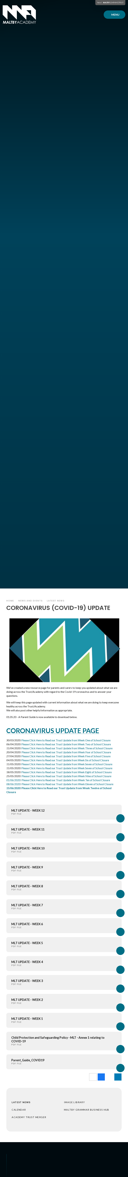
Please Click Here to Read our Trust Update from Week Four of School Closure (66, 752)
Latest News (55, 600)
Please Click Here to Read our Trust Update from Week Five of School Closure (65, 756)
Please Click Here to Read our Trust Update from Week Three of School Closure (66, 748)
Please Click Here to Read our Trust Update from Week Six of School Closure (65, 760)
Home (10, 600)
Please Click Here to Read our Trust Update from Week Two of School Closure (66, 744)
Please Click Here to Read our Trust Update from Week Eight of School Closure (66, 772)
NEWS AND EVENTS (30, 600)
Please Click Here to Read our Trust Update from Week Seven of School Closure (66, 764)
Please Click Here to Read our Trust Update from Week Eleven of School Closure (67, 784)
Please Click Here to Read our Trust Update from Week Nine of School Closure (66, 776)
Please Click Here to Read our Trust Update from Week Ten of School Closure (66, 780)
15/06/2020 (13, 788)
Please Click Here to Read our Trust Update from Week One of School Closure (65, 740)
